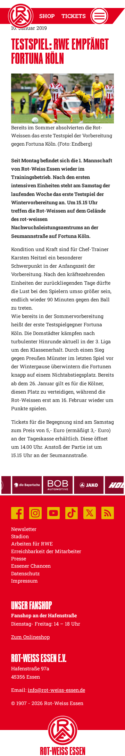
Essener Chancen (31, 565)
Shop (47, 16)
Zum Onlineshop (30, 637)
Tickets (73, 16)
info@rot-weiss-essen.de (56, 690)
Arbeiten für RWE (32, 543)
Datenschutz (25, 573)
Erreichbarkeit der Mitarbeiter (46, 551)
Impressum (24, 580)
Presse (18, 558)
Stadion (20, 536)
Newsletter (23, 529)
